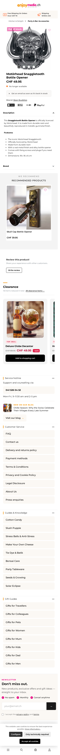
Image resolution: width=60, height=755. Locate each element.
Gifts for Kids (13, 647)
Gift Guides (11, 599)
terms (36, 714)
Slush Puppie (13, 528)
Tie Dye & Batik (14, 552)
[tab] (29, 113)
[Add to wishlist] (49, 29)
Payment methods (17, 458)
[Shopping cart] (35, 750)
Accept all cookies (30, 741)
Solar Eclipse (13, 586)
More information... (32, 729)
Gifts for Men (13, 663)
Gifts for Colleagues (17, 614)
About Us (11, 491)
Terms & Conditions (17, 466)
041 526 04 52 (13, 390)
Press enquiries (15, 499)
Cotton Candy (14, 519)
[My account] (49, 750)
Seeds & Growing (15, 577)
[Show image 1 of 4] (19, 67)
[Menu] (8, 750)
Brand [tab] (6, 166)
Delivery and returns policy (21, 450)
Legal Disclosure (15, 483)
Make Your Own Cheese (19, 544)
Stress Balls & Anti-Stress (20, 536)
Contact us (12, 442)
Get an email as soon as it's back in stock (29, 93)
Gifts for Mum (14, 639)
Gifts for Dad (13, 655)
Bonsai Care (13, 561)
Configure (15, 734)
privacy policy (22, 714)
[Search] (21, 750)
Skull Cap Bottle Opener (19, 231)
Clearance (10, 287)
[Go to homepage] (29, 5)
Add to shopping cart (25, 358)
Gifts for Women (15, 630)
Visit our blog (13, 418)
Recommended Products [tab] (29, 180)
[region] (28, 48)
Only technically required (37, 734)
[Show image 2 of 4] (24, 67)
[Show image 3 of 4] (29, 67)
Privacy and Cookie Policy (21, 475)
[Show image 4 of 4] (33, 67)
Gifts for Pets (13, 622)
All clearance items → (35, 291)
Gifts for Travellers (16, 605)
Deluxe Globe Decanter (19, 346)
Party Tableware (15, 569)
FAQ (8, 433)
